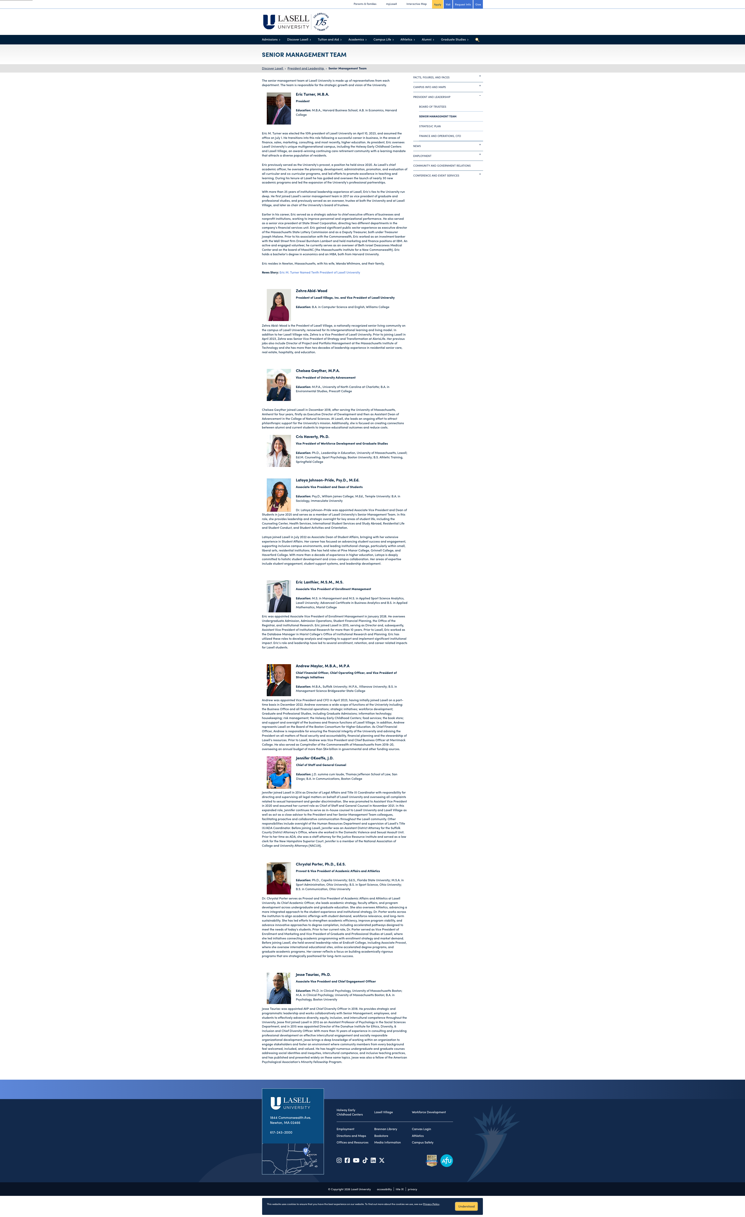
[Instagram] (339, 1160)
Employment (422, 156)
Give (478, 4)
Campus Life (382, 39)
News (417, 146)
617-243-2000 (281, 1132)
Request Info (463, 4)
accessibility (384, 1189)
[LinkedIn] (373, 1160)
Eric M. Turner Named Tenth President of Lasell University (320, 272)
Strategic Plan (430, 126)
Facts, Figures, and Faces (431, 77)
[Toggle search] (477, 40)
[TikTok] (365, 1160)
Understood (466, 1206)
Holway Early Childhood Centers (350, 1112)
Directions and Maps (351, 1136)
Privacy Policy (431, 1204)
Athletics (406, 39)
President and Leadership (306, 68)
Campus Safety (422, 1142)
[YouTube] (356, 1160)
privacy (412, 1189)
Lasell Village (383, 1112)
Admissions (270, 39)
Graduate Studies (453, 39)
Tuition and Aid (328, 39)
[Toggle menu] (279, 39)
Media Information (387, 1142)
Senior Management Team (347, 68)
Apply (437, 4)
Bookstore (381, 1136)
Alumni (426, 39)
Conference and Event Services (436, 175)
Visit (448, 4)
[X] (382, 1160)
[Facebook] (347, 1160)
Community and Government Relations (442, 165)
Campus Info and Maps (429, 87)
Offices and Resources (352, 1142)
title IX (400, 1189)
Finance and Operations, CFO (440, 136)
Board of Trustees (432, 106)
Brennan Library (385, 1129)
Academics (356, 39)
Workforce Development (429, 1112)
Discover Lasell (297, 39)
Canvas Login (421, 1129)
